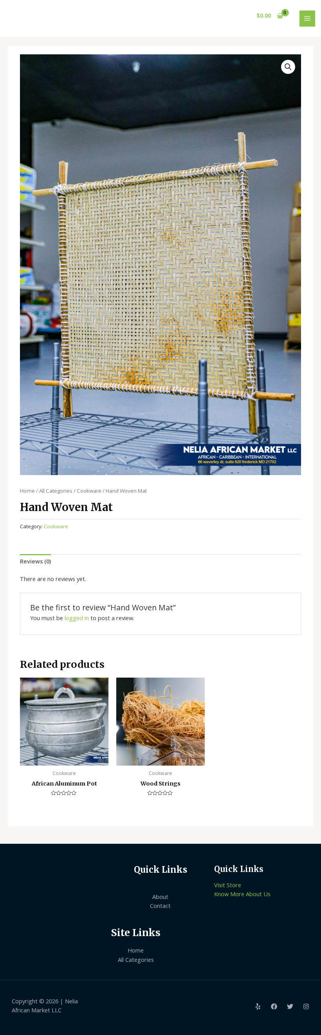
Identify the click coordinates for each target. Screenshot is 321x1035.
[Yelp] (258, 1006)
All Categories (55, 490)
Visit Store (227, 885)
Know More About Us (242, 894)
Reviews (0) (35, 561)
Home (27, 490)
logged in (77, 618)
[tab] (35, 561)
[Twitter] (290, 1006)
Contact (160, 905)
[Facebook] (274, 1006)
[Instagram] (306, 1006)
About (160, 896)
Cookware (89, 490)
